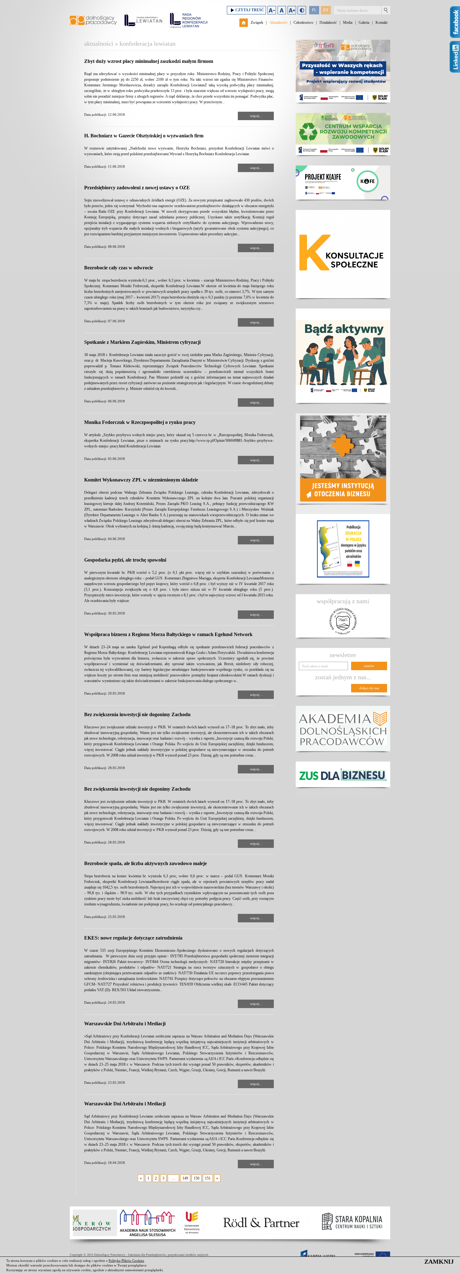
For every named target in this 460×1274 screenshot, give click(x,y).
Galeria (364, 22)
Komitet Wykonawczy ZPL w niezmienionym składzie (141, 479)
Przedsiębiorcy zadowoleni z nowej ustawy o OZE (137, 187)
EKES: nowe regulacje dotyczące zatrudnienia (133, 937)
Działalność (328, 22)
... (173, 1178)
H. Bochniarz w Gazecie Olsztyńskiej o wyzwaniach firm (143, 135)
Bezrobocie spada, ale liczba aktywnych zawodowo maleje (145, 863)
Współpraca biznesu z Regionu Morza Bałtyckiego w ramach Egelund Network (168, 634)
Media (347, 22)
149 (185, 1178)
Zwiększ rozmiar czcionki (292, 10)
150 (196, 1178)
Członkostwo (303, 22)
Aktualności (278, 22)
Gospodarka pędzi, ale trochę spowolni (125, 560)
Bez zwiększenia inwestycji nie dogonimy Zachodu (137, 714)
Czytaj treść (249, 10)
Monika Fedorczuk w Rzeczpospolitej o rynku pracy (140, 422)
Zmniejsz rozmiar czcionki (272, 10)
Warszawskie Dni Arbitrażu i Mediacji (125, 1023)
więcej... (256, 116)
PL (314, 10)
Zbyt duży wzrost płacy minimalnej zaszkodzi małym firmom (148, 61)
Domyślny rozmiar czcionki (282, 10)
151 (208, 1178)
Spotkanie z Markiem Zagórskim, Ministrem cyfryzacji (142, 342)
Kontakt (381, 22)
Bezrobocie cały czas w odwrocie (118, 267)
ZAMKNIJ (439, 1261)
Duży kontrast (302, 10)
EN (325, 10)
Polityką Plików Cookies (126, 1260)
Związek (257, 22)
